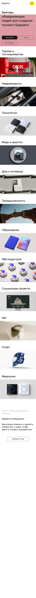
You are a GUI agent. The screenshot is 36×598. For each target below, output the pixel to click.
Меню (32, 3)
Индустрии (9, 37)
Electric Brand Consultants (14, 411)
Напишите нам (18, 439)
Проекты (6, 414)
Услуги (26, 37)
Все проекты (9, 42)
